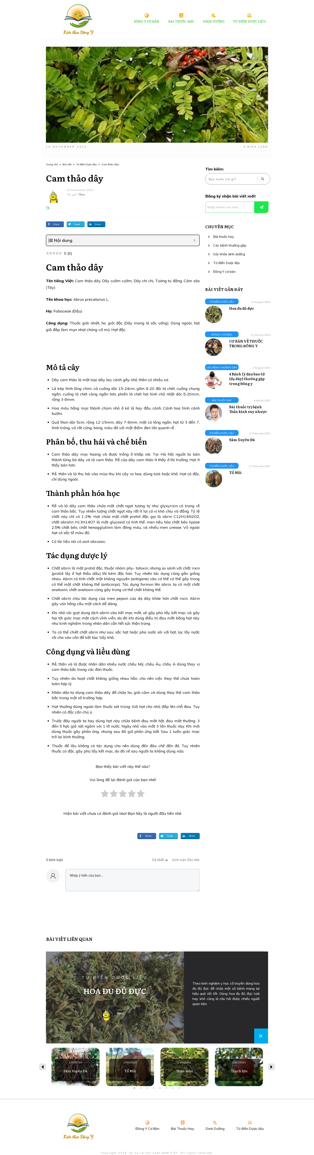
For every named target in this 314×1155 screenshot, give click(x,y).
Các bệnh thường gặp (229, 245)
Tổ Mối (235, 472)
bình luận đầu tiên (186, 860)
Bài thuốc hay (223, 236)
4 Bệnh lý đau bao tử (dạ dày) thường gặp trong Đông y (247, 378)
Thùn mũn (184, 1067)
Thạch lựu (239, 1067)
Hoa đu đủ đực (241, 308)
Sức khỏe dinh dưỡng (229, 254)
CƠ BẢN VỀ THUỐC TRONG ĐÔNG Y (246, 343)
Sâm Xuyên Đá (242, 439)
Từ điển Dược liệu (226, 263)
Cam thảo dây (74, 177)
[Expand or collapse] (194, 240)
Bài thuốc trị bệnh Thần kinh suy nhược (248, 409)
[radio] (105, 796)
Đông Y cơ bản (224, 271)
